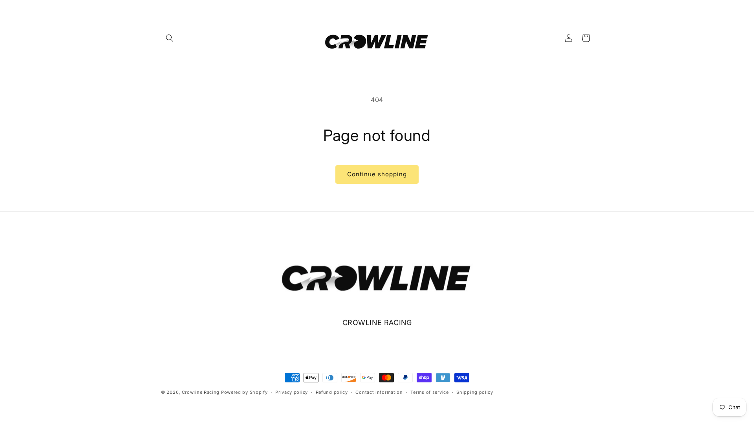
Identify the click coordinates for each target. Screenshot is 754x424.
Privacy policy (291, 392)
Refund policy (332, 392)
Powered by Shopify (244, 392)
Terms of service (429, 392)
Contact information (379, 392)
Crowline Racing (201, 392)
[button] (169, 38)
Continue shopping (377, 174)
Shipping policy (474, 392)
